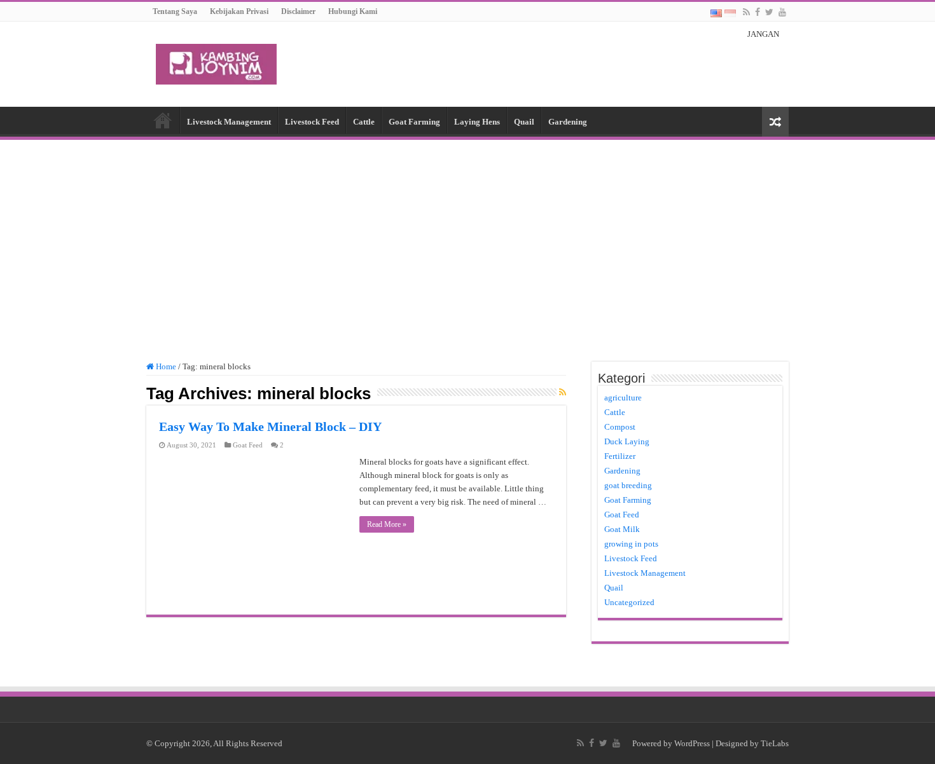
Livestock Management (229, 121)
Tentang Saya (175, 11)
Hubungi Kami (352, 11)
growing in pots (631, 544)
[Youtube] (782, 12)
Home (162, 120)
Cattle (364, 121)
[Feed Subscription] (562, 393)
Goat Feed (248, 445)
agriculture (623, 397)
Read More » (386, 524)
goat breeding (628, 485)
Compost (619, 427)
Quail (524, 121)
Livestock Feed (312, 121)
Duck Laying (626, 441)
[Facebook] (757, 12)
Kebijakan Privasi (239, 11)
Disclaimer (298, 11)
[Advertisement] (467, 245)
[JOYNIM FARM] (216, 61)
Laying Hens (477, 121)
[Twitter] (769, 12)
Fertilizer (619, 456)
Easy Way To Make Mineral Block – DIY (270, 426)
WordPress (692, 743)
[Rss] (746, 12)
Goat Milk (622, 529)
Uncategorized (629, 602)
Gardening (567, 121)
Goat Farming (414, 121)
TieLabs (775, 743)
